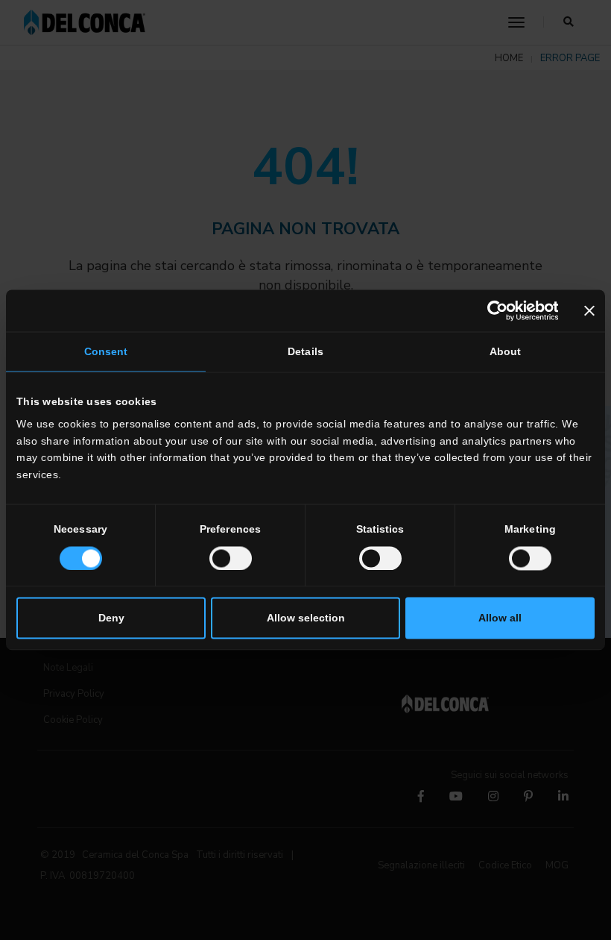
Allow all (500, 618)
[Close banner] (589, 311)
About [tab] (506, 352)
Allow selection (306, 618)
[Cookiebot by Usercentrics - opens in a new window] (493, 311)
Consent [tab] (106, 352)
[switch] (230, 558)
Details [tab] (305, 352)
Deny (111, 618)
